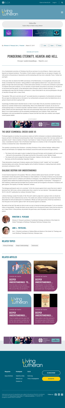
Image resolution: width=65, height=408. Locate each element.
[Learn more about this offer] (32, 36)
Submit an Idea (20, 376)
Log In (55, 2)
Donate (51, 379)
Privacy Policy (19, 395)
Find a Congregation (33, 378)
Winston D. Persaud (9, 45)
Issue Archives (9, 376)
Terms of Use (13, 395)
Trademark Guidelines (30, 395)
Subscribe (51, 373)
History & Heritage (8, 245)
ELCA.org (30, 376)
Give (45, 2)
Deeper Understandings (22, 245)
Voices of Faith (32, 52)
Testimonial (35, 245)
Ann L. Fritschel (20, 45)
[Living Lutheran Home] (10, 12)
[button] (62, 2)
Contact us (19, 381)
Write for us (19, 378)
